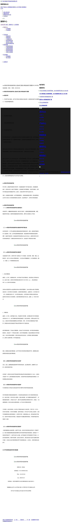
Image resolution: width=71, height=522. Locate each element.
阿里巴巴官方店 (7, 14)
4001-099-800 (6, 12)
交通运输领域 (9, 47)
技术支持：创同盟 (43, 173)
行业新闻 (8, 30)
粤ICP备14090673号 (65, 172)
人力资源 (41, 161)
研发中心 (41, 138)
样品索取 (42, 164)
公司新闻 (16, 24)
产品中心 (5, 7)
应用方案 (5, 44)
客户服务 (5, 54)
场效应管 (8, 36)
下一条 (28, 519)
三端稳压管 (9, 39)
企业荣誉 (41, 117)
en (2, 8)
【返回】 (23, 519)
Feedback (5, 16)
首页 (2, 7)
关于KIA (42, 112)
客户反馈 (8, 57)
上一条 (17, 519)
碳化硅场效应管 (10, 43)
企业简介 (41, 114)
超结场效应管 (9, 40)
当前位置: (3, 24)
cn (1, 8)
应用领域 (10, 7)
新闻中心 (14, 7)
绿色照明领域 (9, 46)
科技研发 (42, 135)
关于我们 (19, 7)
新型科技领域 (9, 50)
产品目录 (5, 34)
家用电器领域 (9, 49)
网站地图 (41, 143)
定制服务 (8, 56)
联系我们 (24, 7)
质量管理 (41, 140)
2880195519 (6, 13)
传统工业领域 (9, 52)
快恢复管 (8, 37)
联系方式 (41, 158)
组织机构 (41, 120)
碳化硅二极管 (9, 42)
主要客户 (5, 61)
